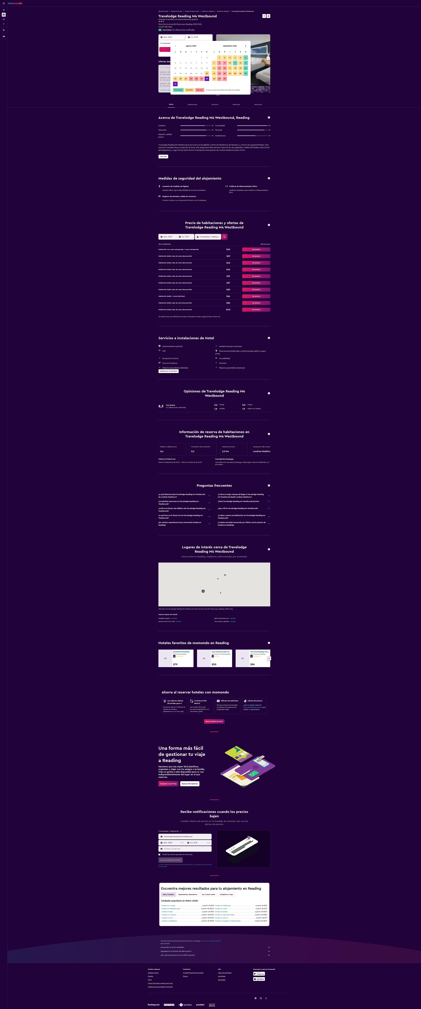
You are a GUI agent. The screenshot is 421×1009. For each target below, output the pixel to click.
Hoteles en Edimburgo (223, 905)
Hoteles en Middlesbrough (170, 908)
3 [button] (175, 63)
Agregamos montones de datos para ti (176, 951)
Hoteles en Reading (223, 11)
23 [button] (207, 73)
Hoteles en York (167, 918)
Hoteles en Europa (176, 11)
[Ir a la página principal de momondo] (15, 3)
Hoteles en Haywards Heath (224, 915)
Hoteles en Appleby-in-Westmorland (227, 921)
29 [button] (202, 79)
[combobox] (187, 836)
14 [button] (196, 68)
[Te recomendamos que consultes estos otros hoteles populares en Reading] (269, 643)
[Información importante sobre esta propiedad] (269, 434)
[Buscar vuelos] (4, 10)
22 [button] (202, 73)
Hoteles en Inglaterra (208, 11)
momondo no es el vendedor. (172, 947)
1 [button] (201, 58)
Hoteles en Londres (168, 905)
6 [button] (191, 63)
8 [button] (201, 63)
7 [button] (196, 63)
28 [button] (196, 79)
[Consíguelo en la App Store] (259, 979)
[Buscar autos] (4, 19)
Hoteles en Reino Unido (192, 11)
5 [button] (185, 63)
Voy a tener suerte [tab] (208, 894)
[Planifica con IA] (4, 24)
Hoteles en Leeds (221, 908)
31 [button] (175, 84)
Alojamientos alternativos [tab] (187, 894)
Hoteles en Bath (167, 912)
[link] (214, 721)
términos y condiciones (194, 864)
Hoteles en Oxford (221, 918)
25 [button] (181, 79)
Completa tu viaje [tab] (226, 894)
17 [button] (175, 73)
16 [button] (207, 68)
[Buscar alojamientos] (4, 14)
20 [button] (191, 73)
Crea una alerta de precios (252, 707)
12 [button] (186, 68)
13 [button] (191, 68)
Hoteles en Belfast (221, 912)
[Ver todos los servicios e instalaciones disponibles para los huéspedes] (269, 338)
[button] (3, 3)
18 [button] (180, 73)
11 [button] (180, 68)
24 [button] (175, 79)
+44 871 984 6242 (165, 27)
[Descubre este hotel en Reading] (269, 117)
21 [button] (196, 73)
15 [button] (201, 68)
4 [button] (180, 63)
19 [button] (186, 73)
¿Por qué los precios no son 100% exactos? (178, 955)
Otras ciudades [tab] (168, 894)
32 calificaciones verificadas (183, 30)
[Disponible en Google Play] (259, 974)
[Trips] (4, 30)
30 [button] (207, 79)
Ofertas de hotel (163, 11)
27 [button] (191, 79)
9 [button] (206, 63)
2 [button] (206, 58)
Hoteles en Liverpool (168, 915)
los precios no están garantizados (211, 941)
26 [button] (186, 79)
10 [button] (175, 68)
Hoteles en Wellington (169, 921)
